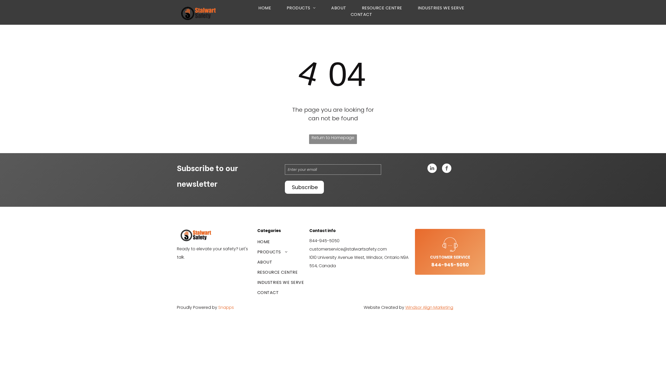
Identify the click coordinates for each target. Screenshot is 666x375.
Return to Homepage (333, 138)
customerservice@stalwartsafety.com (348, 249)
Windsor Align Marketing (429, 307)
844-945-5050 (324, 241)
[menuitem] (265, 8)
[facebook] (446, 169)
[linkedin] (432, 169)
